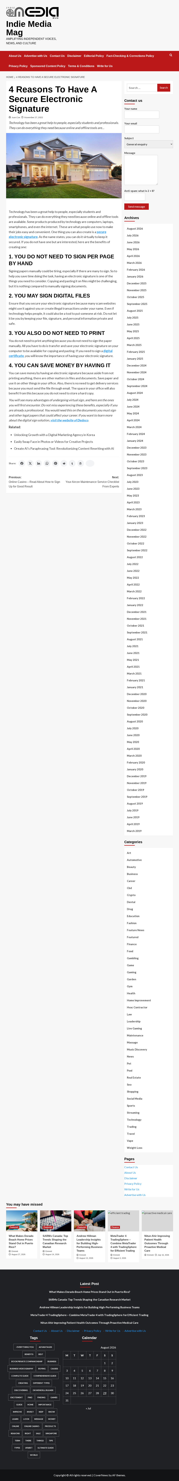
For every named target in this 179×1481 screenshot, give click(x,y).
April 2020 (133, 748)
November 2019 (136, 783)
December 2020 (136, 694)
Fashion (132, 923)
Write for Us (105, 66)
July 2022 (132, 564)
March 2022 (134, 591)
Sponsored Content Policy (47, 66)
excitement (16, 1397)
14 (97, 1378)
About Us (15, 55)
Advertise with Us (35, 55)
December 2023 (136, 447)
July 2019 (132, 810)
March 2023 (134, 509)
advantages (45, 1347)
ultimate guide (46, 1448)
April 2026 (133, 255)
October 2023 (135, 461)
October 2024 (135, 379)
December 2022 (136, 529)
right (28, 1433)
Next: (92, 482)
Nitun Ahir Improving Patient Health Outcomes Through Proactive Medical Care (157, 1243)
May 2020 (133, 741)
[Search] (171, 55)
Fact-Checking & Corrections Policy (130, 55)
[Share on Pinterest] (55, 463)
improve (17, 1412)
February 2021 (136, 680)
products (50, 1426)
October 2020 (135, 707)
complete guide (19, 1376)
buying (42, 1368)
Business (132, 873)
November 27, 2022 (33, 117)
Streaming (133, 1112)
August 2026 (135, 228)
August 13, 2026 (86, 1258)
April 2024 (133, 420)
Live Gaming (134, 1028)
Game (130, 965)
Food (130, 951)
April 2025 (133, 338)
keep (41, 1412)
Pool (129, 1070)
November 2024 (136, 372)
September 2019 (137, 796)
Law (129, 1014)
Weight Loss (134, 1147)
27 (89, 1393)
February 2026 (136, 269)
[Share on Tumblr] (72, 463)
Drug (130, 909)
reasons (15, 1433)
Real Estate (134, 1077)
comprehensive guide (45, 1376)
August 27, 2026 (18, 1254)
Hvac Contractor (137, 1007)
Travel (131, 1133)
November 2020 (136, 700)
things (40, 1440)
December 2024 (136, 365)
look (26, 1419)
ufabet (29, 1448)
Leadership (134, 1021)
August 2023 (135, 475)
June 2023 (133, 488)
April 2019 (133, 824)
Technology (134, 1119)
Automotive (134, 859)
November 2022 (136, 536)
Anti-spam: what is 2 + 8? (139, 190)
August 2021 (135, 639)
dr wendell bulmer (43, 1390)
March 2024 (134, 427)
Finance (132, 944)
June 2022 (133, 570)
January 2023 (135, 522)
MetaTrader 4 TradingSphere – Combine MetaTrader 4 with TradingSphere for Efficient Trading (123, 1243)
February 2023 (136, 516)
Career (131, 880)
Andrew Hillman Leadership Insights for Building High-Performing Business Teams (89, 1243)
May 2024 (133, 413)
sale (38, 1433)
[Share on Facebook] (22, 463)
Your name (130, 108)
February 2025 (136, 351)
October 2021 (135, 625)
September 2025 (137, 303)
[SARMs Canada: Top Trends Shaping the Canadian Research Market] (55, 1220)
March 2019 (134, 830)
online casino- (32, 1426)
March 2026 (134, 262)
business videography (21, 1368)
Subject (129, 138)
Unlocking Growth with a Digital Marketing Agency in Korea (54, 435)
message (38, 1419)
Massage (132, 1042)
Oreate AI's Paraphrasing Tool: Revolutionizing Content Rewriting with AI (64, 448)
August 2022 (135, 557)
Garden (131, 979)
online (15, 1426)
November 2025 (136, 290)
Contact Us (57, 55)
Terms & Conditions (81, 66)
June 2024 (133, 406)
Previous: (34, 482)
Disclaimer (74, 55)
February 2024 (136, 433)
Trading (132, 1126)
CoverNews (101, 1475)
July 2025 (132, 317)
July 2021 (132, 646)
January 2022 (135, 605)
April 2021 (133, 666)
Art (129, 852)
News (130, 1056)
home (30, 1404)
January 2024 (135, 440)
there (28, 1440)
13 (89, 1378)
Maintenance (135, 1035)
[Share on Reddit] (63, 463)
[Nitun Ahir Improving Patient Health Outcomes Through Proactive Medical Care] (157, 1220)
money (51, 1419)
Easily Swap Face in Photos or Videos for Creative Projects (53, 442)
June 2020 (133, 735)
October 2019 (135, 789)
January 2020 (135, 769)
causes (54, 1368)
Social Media (134, 1098)
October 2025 (135, 297)
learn (15, 1419)
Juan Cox (16, 117)
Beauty (131, 866)
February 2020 (136, 762)
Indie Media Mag (29, 28)
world (34, 1455)
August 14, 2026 (52, 1254)
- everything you (25, 1347)
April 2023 (133, 502)
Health (131, 993)
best (40, 1354)
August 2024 (135, 392)
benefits (29, 1354)
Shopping (132, 1091)
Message (129, 152)
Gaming (131, 972)
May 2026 (133, 249)
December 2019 (136, 776)
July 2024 (132, 399)
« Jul (88, 1408)
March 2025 (134, 344)
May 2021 (133, 659)
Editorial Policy (94, 55)
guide (19, 1404)
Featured (132, 937)
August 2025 (135, 310)
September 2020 (137, 714)
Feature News (135, 930)
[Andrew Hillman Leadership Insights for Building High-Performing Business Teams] (89, 1220)
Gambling (133, 958)
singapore (51, 1433)
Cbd (129, 888)
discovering (21, 1390)
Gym (130, 986)
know (51, 1412)
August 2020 (135, 721)
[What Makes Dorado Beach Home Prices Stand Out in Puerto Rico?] (21, 1220)
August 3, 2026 (119, 1258)
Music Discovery (137, 1049)
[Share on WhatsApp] (47, 463)
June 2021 (133, 652)
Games (54, 1397)
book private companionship (26, 1361)
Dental (131, 902)
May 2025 (133, 331)
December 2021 (136, 611)
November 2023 (136, 454)
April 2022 (133, 584)
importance (44, 1404)
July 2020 (132, 728)
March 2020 (134, 755)
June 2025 (133, 324)
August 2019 (135, 803)
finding (41, 1397)
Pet (129, 1063)
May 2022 (133, 577)
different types (41, 1383)
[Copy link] (90, 463)
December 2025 (136, 283)
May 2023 (133, 495)
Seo (129, 1084)
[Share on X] (30, 463)
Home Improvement (139, 1000)
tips (51, 1440)
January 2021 (135, 687)
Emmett (15, 1251)
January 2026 (135, 276)
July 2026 (132, 235)
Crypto (131, 895)
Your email (130, 123)
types (17, 1448)
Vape (130, 1140)
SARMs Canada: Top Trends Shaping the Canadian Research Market (90, 1299)
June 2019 (133, 817)
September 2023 (137, 468)
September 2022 (137, 550)
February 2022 (136, 598)
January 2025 (135, 358)
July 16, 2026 (163, 1255)
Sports (131, 1105)
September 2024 (137, 386)
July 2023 (132, 481)
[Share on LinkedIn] (38, 463)
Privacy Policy (18, 66)
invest (30, 1412)
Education (133, 916)
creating (23, 1383)
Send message (136, 206)
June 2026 (133, 242)
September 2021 (137, 632)
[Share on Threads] (80, 463)
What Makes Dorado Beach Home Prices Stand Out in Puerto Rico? (89, 1291)
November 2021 (136, 618)
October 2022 (135, 543)
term (17, 1440)
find (30, 1397)
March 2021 (134, 673)
